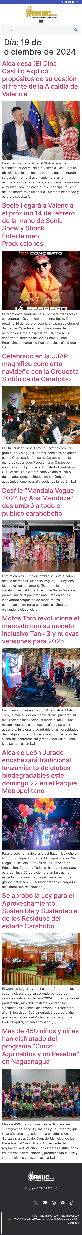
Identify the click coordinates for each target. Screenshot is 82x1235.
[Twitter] (62, 2)
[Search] (76, 30)
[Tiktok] (77, 2)
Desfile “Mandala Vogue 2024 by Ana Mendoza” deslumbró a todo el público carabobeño (38, 502)
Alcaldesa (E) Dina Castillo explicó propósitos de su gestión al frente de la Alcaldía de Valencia (40, 79)
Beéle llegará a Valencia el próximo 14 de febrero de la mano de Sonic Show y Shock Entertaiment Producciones (38, 224)
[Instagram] (69, 2)
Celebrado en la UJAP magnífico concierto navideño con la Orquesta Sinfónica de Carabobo (40, 367)
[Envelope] (66, 2)
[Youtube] (73, 2)
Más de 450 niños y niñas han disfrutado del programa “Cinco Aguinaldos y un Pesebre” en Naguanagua (40, 1046)
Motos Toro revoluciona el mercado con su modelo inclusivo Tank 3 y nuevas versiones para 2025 (40, 629)
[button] (41, 21)
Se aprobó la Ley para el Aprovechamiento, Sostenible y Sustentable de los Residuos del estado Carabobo (40, 911)
